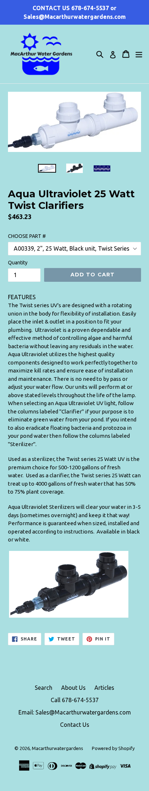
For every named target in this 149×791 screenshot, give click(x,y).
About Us (73, 687)
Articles (104, 687)
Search (43, 687)
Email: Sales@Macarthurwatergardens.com (74, 712)
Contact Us (74, 724)
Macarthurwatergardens (57, 748)
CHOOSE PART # (27, 236)
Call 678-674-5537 (75, 700)
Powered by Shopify (113, 748)
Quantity (17, 262)
